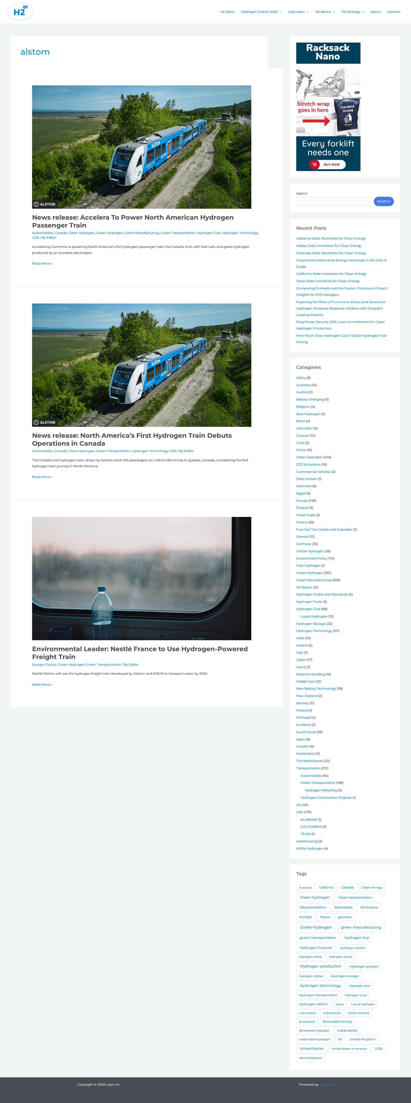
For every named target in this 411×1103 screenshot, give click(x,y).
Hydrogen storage (345, 976)
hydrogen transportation (318, 995)
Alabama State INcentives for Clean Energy (331, 238)
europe (305, 917)
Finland (302, 508)
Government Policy (312, 558)
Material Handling (310, 674)
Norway (302, 703)
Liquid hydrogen (363, 1004)
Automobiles (42, 233)
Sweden (302, 746)
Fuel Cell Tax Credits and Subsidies (324, 529)
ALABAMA (309, 819)
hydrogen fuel (357, 938)
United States (311, 1048)
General (302, 536)
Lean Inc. (326, 1084)
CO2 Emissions (308, 464)
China (301, 450)
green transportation (317, 938)
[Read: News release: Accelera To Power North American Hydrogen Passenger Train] (141, 147)
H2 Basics (304, 587)
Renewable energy (337, 1021)
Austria (302, 392)
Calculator (304, 428)
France (51, 664)
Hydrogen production (320, 966)
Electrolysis (343, 907)
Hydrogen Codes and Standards (322, 594)
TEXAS (306, 834)
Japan (301, 660)
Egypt (301, 493)
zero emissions (310, 1058)
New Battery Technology (316, 688)
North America (358, 1013)
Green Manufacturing (141, 233)
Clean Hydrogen (81, 233)
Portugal (303, 717)
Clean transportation (355, 897)
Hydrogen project (364, 966)
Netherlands (332, 1013)
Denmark (303, 486)
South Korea (306, 732)
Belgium (303, 407)
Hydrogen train (359, 985)
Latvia (301, 667)
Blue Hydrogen (308, 414)
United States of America (349, 1048)
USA (35, 237)
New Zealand (306, 696)
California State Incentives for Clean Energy (331, 274)
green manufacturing (361, 927)
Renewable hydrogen (314, 1030)
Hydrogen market (352, 948)
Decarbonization (312, 907)
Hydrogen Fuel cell (315, 947)
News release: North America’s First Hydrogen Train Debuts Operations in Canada (132, 439)
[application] (280, 11)
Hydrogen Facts (309, 602)
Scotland (303, 725)
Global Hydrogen (310, 551)
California (326, 887)
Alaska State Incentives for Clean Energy (328, 246)
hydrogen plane (310, 956)
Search (301, 193)
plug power (307, 1021)
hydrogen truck (356, 995)
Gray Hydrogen (308, 565)
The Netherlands (309, 761)
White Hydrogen (309, 848)
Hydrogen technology (320, 985)
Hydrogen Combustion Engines (326, 797)
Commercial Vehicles (313, 472)
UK (298, 805)
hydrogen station (311, 976)
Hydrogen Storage (311, 624)
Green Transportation (178, 233)
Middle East (305, 681)
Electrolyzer (369, 907)
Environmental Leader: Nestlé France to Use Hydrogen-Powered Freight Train (140, 653)
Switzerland (305, 754)
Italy (299, 652)
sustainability (347, 1030)
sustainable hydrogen (314, 1039)
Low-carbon (307, 1013)
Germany (303, 544)
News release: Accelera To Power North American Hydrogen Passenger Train (133, 221)
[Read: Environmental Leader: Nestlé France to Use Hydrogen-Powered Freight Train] (141, 578)
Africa (301, 378)
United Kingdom (362, 1039)
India (300, 638)
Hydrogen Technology (240, 233)
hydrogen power (341, 956)
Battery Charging (310, 399)
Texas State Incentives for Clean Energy (328, 281)
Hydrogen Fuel (209, 233)
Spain (300, 739)
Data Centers (306, 479)
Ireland (302, 645)
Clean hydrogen (315, 897)
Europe (38, 664)
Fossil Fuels (305, 515)
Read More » (42, 263)
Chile (300, 443)
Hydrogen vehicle (313, 1004)
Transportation (308, 768)
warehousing (306, 841)
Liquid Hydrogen (314, 616)
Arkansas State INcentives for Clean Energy (331, 253)
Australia (303, 385)
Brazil (300, 421)
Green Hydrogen (109, 233)
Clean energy (372, 887)
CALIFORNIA (311, 827)
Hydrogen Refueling (321, 790)
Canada (61, 233)
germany (345, 917)
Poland (302, 710)
